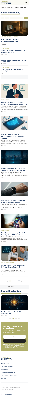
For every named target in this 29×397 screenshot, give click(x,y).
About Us (3, 385)
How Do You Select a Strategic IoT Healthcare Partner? (13, 266)
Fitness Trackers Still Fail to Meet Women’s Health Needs (14, 202)
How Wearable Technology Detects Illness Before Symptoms (14, 103)
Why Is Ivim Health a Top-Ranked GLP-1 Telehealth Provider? (13, 51)
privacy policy (15, 347)
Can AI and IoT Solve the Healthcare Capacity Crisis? (12, 70)
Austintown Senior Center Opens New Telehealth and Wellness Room (12, 40)
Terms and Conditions (15, 387)
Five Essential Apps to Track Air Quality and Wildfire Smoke (13, 234)
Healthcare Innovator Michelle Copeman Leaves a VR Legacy (13, 169)
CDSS (7, 18)
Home (3, 7)
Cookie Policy (18, 385)
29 (19, 281)
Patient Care (9, 7)
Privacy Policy (4, 387)
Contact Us (10, 385)
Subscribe (14, 341)
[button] (9, 318)
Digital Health (5, 48)
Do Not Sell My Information (7, 389)
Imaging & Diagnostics (7, 366)
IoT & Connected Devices (16, 18)
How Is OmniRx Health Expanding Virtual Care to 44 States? (12, 136)
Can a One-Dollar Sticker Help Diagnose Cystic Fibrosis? (14, 60)
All (2, 18)
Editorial (3, 379)
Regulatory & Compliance (8, 262)
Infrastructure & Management (9, 36)
